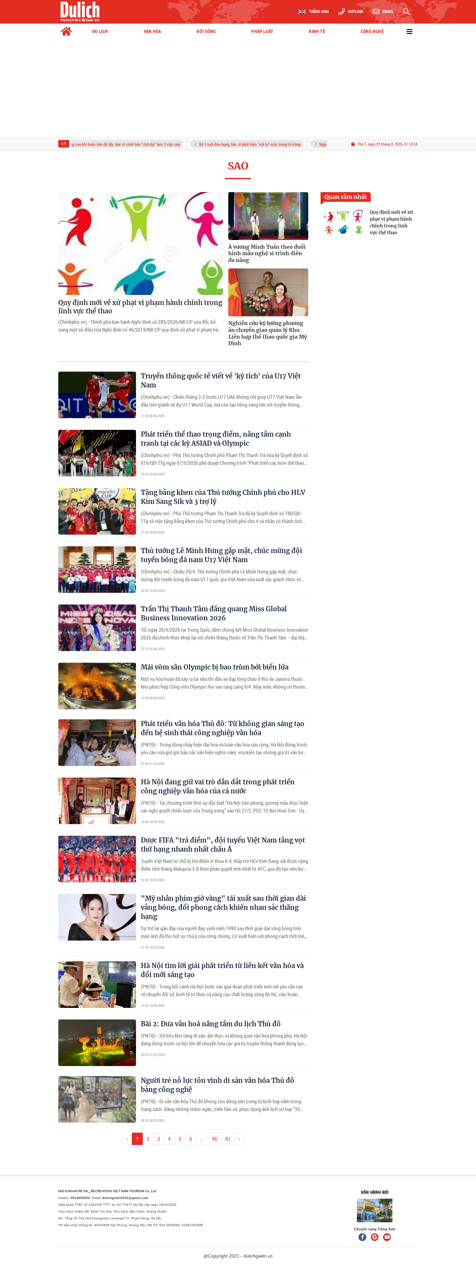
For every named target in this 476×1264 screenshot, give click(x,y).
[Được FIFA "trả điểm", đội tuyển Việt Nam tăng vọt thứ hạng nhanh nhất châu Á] (97, 859)
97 (228, 1138)
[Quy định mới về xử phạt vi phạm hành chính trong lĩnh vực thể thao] (140, 243)
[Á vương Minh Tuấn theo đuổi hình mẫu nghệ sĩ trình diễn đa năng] (268, 216)
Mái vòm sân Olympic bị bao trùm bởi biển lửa (215, 667)
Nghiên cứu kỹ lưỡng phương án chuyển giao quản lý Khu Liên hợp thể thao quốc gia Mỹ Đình (267, 333)
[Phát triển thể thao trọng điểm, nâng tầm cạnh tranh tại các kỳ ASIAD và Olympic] (97, 453)
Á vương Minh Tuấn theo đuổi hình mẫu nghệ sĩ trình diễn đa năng (267, 254)
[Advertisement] (238, 88)
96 (214, 1138)
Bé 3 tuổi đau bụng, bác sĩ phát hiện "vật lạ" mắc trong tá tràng (225, 144)
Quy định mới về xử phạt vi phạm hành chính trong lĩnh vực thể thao (140, 307)
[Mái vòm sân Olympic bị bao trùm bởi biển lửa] (97, 686)
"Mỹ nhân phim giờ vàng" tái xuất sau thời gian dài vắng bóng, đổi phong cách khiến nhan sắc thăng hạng (223, 907)
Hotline (355, 11)
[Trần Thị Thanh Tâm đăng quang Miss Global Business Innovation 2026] (97, 628)
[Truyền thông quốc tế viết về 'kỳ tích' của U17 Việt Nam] (97, 395)
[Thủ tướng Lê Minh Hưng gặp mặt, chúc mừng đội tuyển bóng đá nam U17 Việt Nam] (97, 569)
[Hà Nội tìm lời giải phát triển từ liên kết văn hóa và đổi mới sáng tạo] (97, 984)
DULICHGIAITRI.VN (74, 1191)
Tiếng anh (319, 11)
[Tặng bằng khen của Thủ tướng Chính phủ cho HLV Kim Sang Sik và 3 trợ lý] (97, 511)
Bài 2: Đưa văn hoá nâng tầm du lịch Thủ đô (211, 1024)
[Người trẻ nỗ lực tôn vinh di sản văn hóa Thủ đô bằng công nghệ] (97, 1099)
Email (387, 11)
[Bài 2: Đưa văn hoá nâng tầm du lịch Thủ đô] (97, 1042)
